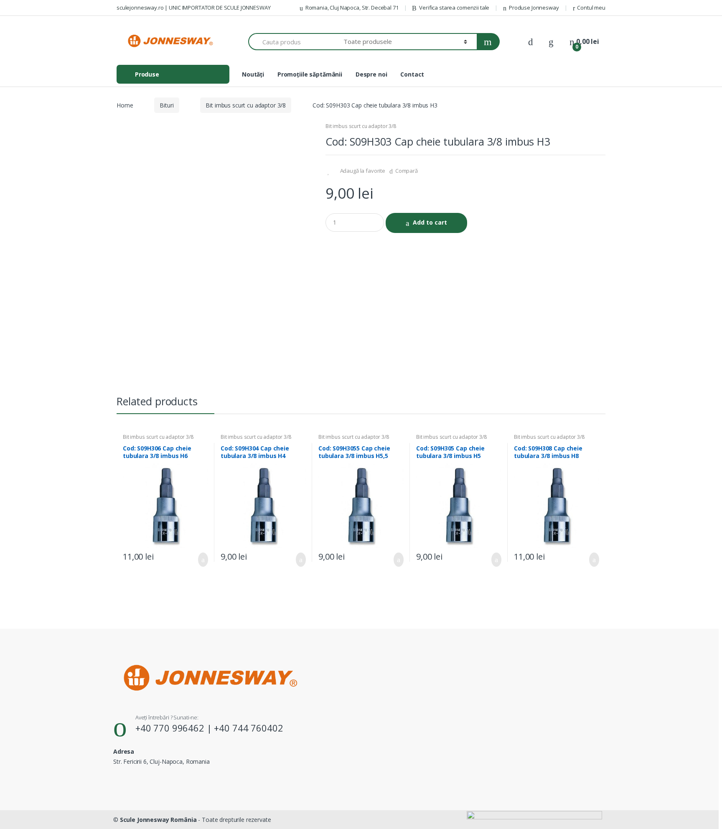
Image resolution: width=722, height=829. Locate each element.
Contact (412, 74)
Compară (406, 170)
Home (125, 105)
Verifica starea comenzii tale (454, 7)
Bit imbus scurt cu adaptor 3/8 (246, 105)
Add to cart (430, 222)
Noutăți (253, 74)
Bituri (166, 105)
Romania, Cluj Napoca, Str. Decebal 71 (352, 7)
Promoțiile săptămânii (309, 74)
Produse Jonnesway (534, 7)
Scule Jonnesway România (158, 820)
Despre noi (371, 74)
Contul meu (591, 7)
